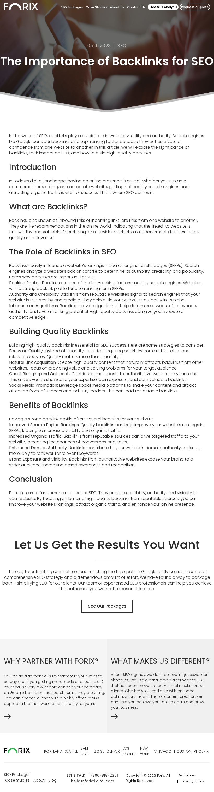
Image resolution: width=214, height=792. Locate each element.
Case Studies (96, 7)
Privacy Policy (192, 781)
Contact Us (136, 7)
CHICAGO (162, 751)
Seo (122, 45)
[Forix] (21, 7)
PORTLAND (53, 751)
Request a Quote (195, 7)
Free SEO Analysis (163, 7)
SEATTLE (71, 751)
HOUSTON (182, 751)
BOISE (99, 751)
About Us (117, 7)
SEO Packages (72, 7)
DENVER (113, 751)
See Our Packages (107, 606)
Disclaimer (186, 775)
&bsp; (160, 717)
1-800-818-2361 (103, 775)
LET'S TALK (76, 775)
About (39, 780)
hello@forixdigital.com (92, 781)
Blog (52, 780)
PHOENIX (201, 751)
